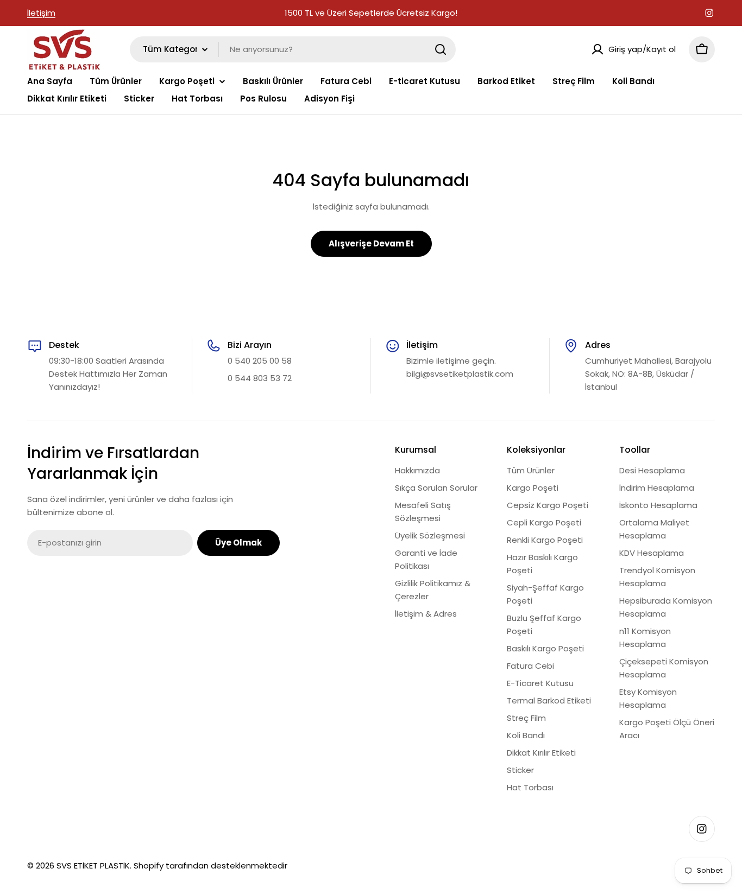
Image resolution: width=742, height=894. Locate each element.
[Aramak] (440, 49)
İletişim (41, 12)
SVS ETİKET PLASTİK (93, 865)
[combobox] (293, 49)
